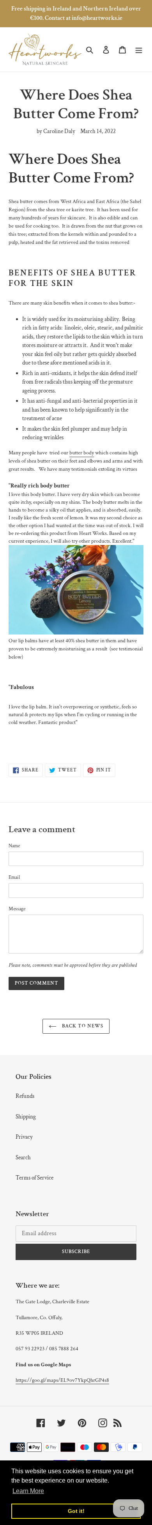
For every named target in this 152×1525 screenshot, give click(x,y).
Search (23, 1157)
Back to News (81, 1026)
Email (14, 877)
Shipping (26, 1116)
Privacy (24, 1137)
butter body (81, 452)
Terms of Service (34, 1177)
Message (17, 909)
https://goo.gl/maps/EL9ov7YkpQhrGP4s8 (62, 1380)
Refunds (25, 1096)
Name (14, 846)
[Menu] (139, 49)
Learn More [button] (28, 1491)
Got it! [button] (76, 1511)
